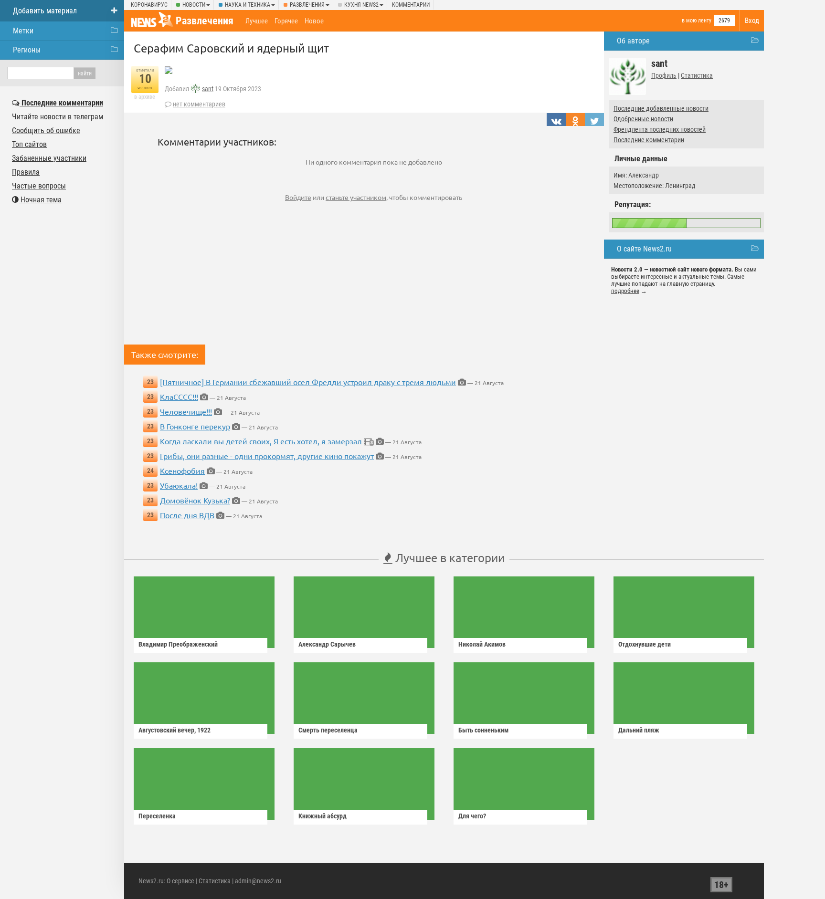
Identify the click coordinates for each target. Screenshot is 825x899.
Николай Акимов (482, 644)
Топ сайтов (29, 144)
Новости (193, 4)
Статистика (697, 75)
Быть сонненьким (483, 730)
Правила (26, 172)
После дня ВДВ (187, 515)
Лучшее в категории (448, 557)
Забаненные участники (49, 158)
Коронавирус (149, 4)
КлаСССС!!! (179, 396)
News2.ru (151, 881)
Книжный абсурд (322, 816)
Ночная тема (40, 199)
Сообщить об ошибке (46, 130)
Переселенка (157, 816)
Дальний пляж (638, 730)
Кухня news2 (361, 4)
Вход (752, 20)
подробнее (625, 290)
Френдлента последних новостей (659, 129)
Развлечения (307, 4)
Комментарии (411, 4)
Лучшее (256, 21)
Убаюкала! (179, 485)
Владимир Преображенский (178, 644)
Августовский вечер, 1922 (174, 730)
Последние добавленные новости (661, 108)
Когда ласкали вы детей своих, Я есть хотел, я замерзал (261, 441)
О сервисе (180, 881)
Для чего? (472, 816)
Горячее (286, 21)
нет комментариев (199, 104)
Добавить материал (45, 10)
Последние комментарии (648, 140)
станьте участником (356, 197)
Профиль (664, 75)
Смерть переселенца (328, 730)
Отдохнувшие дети (644, 644)
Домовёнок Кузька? (195, 500)
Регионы (27, 49)
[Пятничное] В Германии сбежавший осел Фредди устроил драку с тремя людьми (308, 382)
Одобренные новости (643, 119)
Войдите (298, 197)
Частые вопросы (39, 185)
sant (207, 89)
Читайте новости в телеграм (57, 116)
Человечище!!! (186, 411)
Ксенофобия (182, 470)
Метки (23, 30)
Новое (314, 21)
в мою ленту (696, 20)
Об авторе (633, 40)
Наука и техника (247, 4)
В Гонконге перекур (195, 426)
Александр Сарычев (327, 644)
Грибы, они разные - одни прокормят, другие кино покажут (267, 455)
